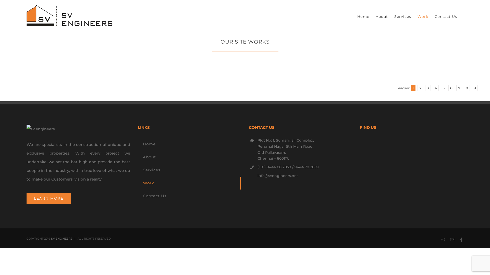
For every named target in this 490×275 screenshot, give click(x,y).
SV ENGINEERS (61, 238)
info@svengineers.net (278, 175)
